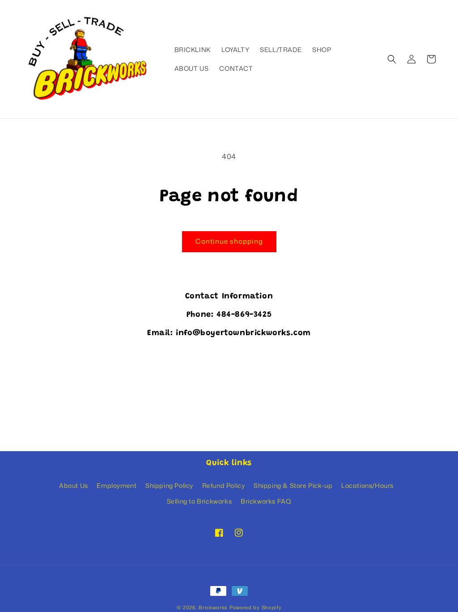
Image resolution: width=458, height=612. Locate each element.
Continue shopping (229, 241)
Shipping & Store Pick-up (293, 485)
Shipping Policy (169, 485)
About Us (73, 485)
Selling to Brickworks (199, 501)
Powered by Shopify (255, 607)
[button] (392, 59)
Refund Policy (223, 485)
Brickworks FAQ (266, 501)
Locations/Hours (367, 485)
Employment (116, 485)
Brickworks (213, 607)
